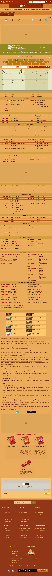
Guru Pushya (23, 539)
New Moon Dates (24, 512)
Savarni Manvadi (38, 52)
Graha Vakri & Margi (25, 519)
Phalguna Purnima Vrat (17, 52)
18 (8, 64)
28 (35, 64)
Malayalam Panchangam (17, 558)
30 (40, 64)
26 (30, 64)
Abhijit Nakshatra (8, 539)
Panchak (6, 528)
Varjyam (6, 205)
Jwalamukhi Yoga (38, 361)
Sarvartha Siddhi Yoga (15, 361)
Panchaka (11, 359)
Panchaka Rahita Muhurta (6, 284)
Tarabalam (33, 254)
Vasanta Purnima (14, 51)
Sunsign (6, 141)
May (22, 59)
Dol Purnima (33, 51)
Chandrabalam (8, 254)
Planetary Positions (25, 514)
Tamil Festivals (40, 537)
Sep (33, 59)
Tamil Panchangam (41, 528)
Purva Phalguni (39, 102)
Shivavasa (6, 232)
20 (13, 64)
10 (28, 62)
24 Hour (27, 56)
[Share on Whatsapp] (17, 412)
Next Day (46, 66)
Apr (19, 59)
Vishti (37, 104)
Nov (38, 59)
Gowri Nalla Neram (41, 530)
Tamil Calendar (40, 533)
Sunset (32, 94)
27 (32, 64)
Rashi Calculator (15, 553)
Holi (4, 51)
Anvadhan (32, 52)
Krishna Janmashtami (22, 404)
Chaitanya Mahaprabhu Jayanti (24, 51)
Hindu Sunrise (15, 551)
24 (24, 64)
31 (43, 64)
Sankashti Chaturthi (10, 404)
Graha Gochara (24, 521)
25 (27, 64)
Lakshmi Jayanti (39, 51)
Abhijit (7, 187)
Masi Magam (46, 51)
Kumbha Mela (15, 562)
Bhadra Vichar (7, 533)
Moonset (32, 96)
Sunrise (6, 94)
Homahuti (6, 225)
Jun (25, 59)
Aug (30, 59)
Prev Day (32, 66)
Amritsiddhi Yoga (24, 530)
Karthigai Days (40, 535)
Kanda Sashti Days (41, 539)
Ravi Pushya (23, 537)
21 (16, 64)
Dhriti (11, 106)
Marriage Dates (40, 510)
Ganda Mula (16, 359)
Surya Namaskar (16, 399)
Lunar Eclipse (7, 512)
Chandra (44, 395)
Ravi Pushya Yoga (45, 359)
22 (19, 64)
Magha (37, 100)
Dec (41, 59)
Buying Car (39, 514)
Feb (14, 59)
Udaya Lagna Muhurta (31, 284)
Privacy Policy (34, 559)
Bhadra (43, 52)
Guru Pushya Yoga (5, 361)
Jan (11, 59)
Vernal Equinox (7, 514)
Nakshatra (32, 100)
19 (11, 64)
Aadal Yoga (26, 53)
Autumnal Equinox (8, 519)
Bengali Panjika (15, 560)
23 (21, 64)
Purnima (12, 100)
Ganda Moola (47, 52)
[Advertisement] (26, 34)
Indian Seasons (15, 548)
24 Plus (32, 56)
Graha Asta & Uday (25, 517)
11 (31, 62)
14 (39, 62)
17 (47, 62)
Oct (35, 59)
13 (36, 62)
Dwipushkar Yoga (29, 359)
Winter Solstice (7, 521)
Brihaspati (7, 397)
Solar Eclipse (7, 510)
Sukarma (12, 104)
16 (45, 62)
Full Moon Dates (24, 510)
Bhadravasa (6, 229)
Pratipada (12, 102)
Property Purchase (41, 517)
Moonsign (6, 139)
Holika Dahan (8, 51)
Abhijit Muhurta (6, 387)
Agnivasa (6, 227)
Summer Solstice (8, 517)
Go (33, 502)
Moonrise (6, 96)
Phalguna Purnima (26, 52)
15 (42, 62)
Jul (27, 59)
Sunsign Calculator (16, 555)
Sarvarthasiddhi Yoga (25, 528)
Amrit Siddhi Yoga (24, 361)
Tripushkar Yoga (37, 359)
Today (39, 66)
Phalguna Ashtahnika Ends (7, 52)
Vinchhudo (22, 359)
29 (38, 64)
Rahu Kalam (5, 196)
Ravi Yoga (31, 361)
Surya (48, 395)
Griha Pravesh (40, 512)
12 (34, 62)
